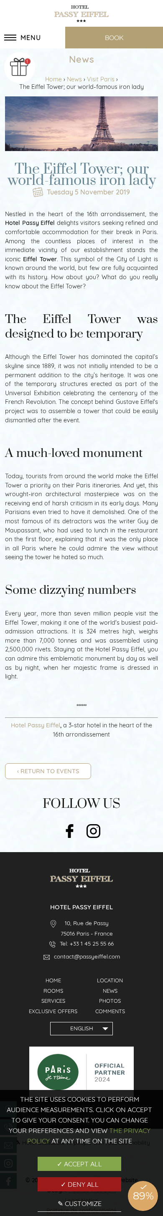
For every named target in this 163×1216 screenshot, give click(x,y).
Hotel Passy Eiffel (35, 725)
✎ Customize (80, 1203)
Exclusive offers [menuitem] (53, 1011)
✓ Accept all (79, 1164)
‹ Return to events (48, 771)
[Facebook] (69, 832)
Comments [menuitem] (110, 1011)
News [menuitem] (110, 990)
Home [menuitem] (53, 980)
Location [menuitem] (110, 980)
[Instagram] (93, 832)
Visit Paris (101, 79)
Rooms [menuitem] (53, 990)
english (81, 1028)
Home (54, 79)
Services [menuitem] (53, 1000)
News (75, 79)
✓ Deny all (80, 1184)
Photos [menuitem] (110, 1000)
